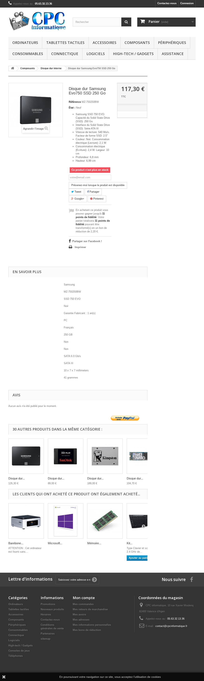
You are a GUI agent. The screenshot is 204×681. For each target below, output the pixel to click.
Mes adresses (81, 619)
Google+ (79, 198)
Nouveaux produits (52, 609)
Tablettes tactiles (65, 42)
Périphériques (172, 42)
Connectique (64, 53)
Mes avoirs (79, 614)
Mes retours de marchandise (90, 609)
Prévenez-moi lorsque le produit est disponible (98, 185)
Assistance (173, 53)
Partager (94, 191)
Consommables (27, 53)
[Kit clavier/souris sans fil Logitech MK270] (144, 521)
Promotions (48, 604)
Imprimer (80, 247)
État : (72, 107)
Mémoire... (94, 543)
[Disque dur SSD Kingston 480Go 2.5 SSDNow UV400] (105, 456)
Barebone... (15, 543)
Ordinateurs (25, 42)
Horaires (46, 614)
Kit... (129, 543)
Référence (75, 101)
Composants (137, 42)
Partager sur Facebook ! (87, 241)
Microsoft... (55, 543)
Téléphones (15, 655)
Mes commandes (83, 604)
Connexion (187, 3)
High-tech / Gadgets (133, 53)
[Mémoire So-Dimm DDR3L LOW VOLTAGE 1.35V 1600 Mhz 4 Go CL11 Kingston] (105, 521)
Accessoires (104, 42)
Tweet (77, 191)
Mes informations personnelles (92, 624)
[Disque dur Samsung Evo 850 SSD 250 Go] (26, 456)
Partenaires (48, 633)
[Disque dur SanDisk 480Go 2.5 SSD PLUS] (65, 456)
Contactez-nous (167, 3)
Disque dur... (16, 478)
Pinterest (98, 198)
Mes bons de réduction (87, 630)
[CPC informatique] (37, 21)
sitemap (45, 638)
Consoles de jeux (19, 650)
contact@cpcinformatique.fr (171, 626)
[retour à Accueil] (12, 68)
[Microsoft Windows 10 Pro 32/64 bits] (65, 521)
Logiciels (95, 53)
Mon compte (84, 597)
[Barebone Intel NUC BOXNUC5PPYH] (26, 521)
